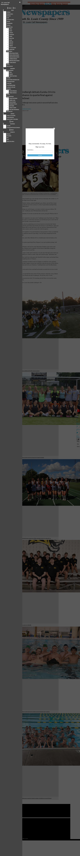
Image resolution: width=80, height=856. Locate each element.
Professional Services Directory (13, 127)
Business (9, 15)
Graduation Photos (13, 103)
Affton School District (13, 53)
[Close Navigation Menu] (19, 2)
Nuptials (11, 74)
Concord (11, 32)
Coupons (12, 121)
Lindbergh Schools (13, 58)
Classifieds (12, 123)
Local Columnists (10, 117)
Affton (10, 28)
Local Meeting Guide (11, 85)
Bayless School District (14, 55)
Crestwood (11, 34)
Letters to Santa (12, 107)
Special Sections (10, 96)
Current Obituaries (13, 90)
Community (12, 68)
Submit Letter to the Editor (12, 119)
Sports (8, 64)
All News (8, 12)
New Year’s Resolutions (14, 109)
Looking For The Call (11, 87)
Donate (15, 8)
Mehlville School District (14, 60)
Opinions (12, 113)
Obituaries (9, 89)
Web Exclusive (10, 66)
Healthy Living (12, 100)
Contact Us (12, 132)
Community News (10, 19)
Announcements (10, 70)
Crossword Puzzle (10, 81)
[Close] (54, 129)
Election (8, 21)
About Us (8, 133)
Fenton (10, 36)
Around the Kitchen (13, 98)
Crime (8, 17)
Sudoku (8, 94)
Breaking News (10, 14)
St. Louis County (12, 47)
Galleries (8, 25)
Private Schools (12, 62)
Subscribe (10, 8)
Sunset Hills (11, 49)
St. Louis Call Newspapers (5, 3)
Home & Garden (12, 102)
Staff (8, 139)
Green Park (11, 38)
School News (9, 51)
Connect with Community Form (13, 79)
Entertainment (9, 23)
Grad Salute (11, 105)
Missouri (11, 43)
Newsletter (9, 135)
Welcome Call (9, 111)
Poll (7, 137)
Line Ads (8, 125)
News (12, 10)
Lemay (10, 40)
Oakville (11, 45)
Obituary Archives (13, 92)
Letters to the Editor (11, 115)
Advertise (13, 129)
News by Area (10, 27)
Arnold (10, 30)
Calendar (8, 77)
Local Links (9, 83)
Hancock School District (14, 56)
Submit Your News (13, 75)
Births (10, 72)
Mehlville (11, 41)
